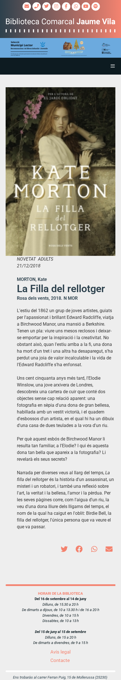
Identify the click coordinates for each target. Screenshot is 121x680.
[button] (60, 48)
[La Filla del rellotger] (60, 171)
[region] (60, 48)
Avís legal (60, 652)
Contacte (60, 660)
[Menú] (60, 66)
